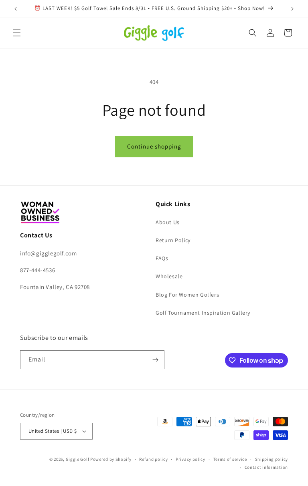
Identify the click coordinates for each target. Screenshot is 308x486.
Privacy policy (190, 459)
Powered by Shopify (111, 459)
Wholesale (169, 276)
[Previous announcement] (15, 9)
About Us (168, 222)
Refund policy (153, 459)
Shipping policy (271, 459)
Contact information (266, 467)
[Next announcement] (292, 9)
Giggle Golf (77, 459)
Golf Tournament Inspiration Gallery (203, 312)
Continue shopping (154, 146)
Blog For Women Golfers (187, 294)
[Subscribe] (155, 359)
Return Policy (173, 240)
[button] (17, 33)
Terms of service (230, 459)
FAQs (162, 258)
